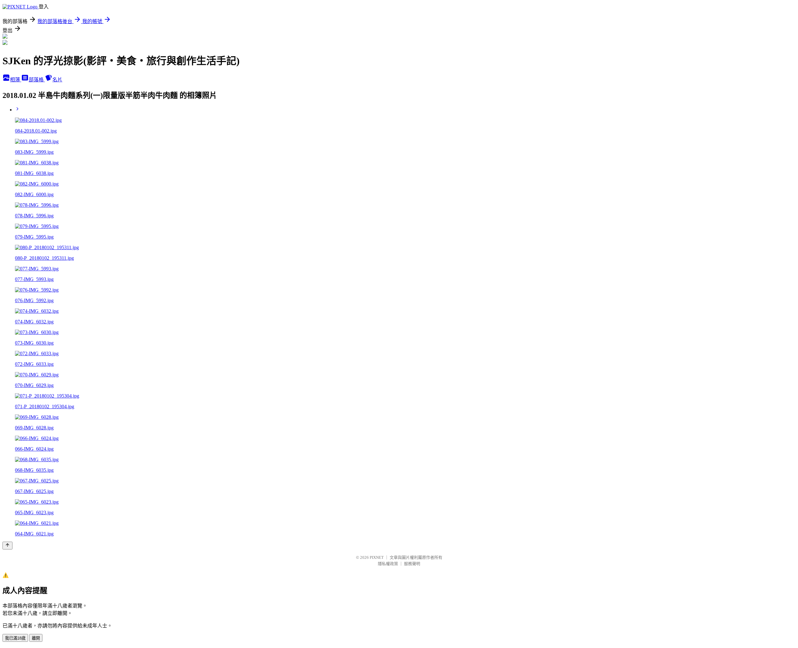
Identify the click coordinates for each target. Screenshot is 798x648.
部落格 (37, 79)
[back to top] (7, 545)
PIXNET (377, 557)
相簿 (15, 79)
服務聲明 (412, 563)
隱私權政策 (388, 563)
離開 (36, 638)
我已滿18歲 (15, 638)
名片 (57, 79)
